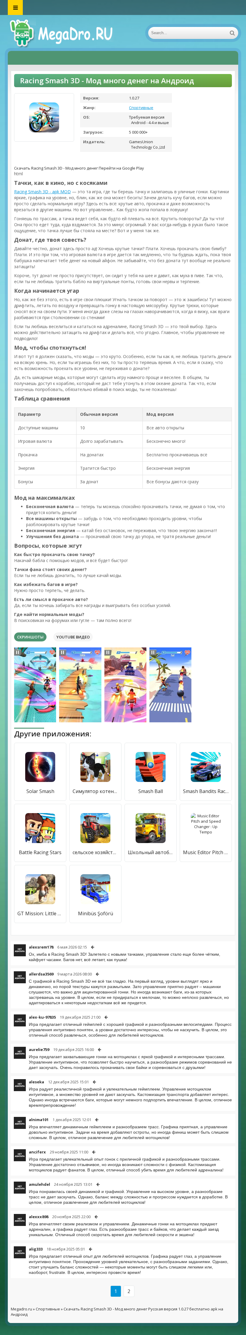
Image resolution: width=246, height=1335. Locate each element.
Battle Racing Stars (40, 852)
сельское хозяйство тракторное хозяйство (95, 852)
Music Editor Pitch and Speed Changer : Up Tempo (206, 852)
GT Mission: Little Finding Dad (40, 913)
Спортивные (141, 107)
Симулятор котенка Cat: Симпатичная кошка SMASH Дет (95, 791)
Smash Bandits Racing (206, 791)
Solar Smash (40, 791)
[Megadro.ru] (68, 33)
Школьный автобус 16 (150, 852)
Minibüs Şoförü (95, 913)
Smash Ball (150, 791)
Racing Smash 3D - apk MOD (42, 191)
